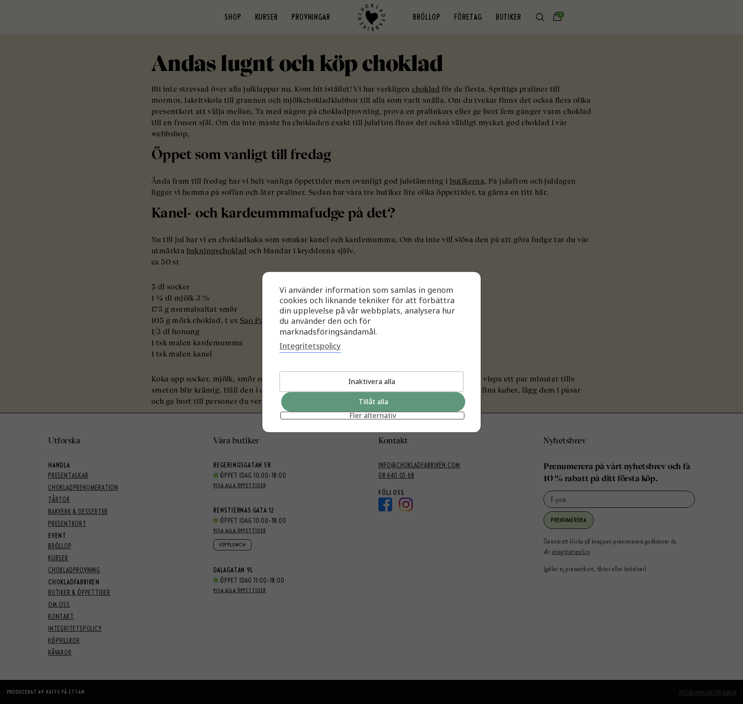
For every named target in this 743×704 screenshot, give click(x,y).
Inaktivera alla (371, 381)
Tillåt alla (373, 401)
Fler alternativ (372, 415)
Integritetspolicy (310, 346)
